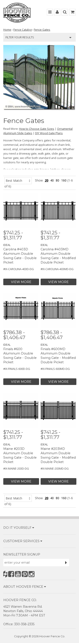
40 (52, 180)
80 (57, 180)
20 (46, 180)
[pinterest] (25, 574)
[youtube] (18, 574)
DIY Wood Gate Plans (49, 133)
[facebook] (11, 574)
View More (21, 282)
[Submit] (66, 562)
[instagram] (31, 574)
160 (63, 180)
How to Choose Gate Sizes (36, 129)
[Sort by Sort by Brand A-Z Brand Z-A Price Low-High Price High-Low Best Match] (18, 180)
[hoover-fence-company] (5, 574)
